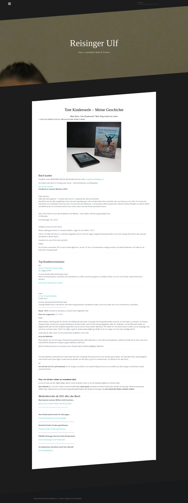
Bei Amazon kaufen (46, 186)
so (75, 199)
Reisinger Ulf (94, 43)
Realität (54, 296)
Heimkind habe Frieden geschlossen (52, 429)
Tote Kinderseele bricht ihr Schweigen (52, 418)
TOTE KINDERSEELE (46, 450)
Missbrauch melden (55, 283)
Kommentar (43, 283)
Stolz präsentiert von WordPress (45, 498)
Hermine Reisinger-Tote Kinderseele (52, 440)
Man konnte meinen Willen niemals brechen (55, 403)
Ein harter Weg (56, 268)
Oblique (67, 498)
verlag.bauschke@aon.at (95, 179)
